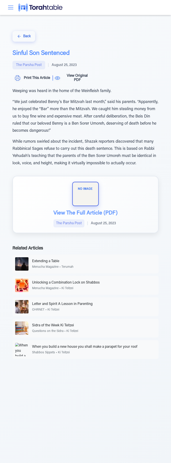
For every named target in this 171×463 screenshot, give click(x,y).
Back (27, 36)
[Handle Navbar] (10, 7)
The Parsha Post (29, 65)
